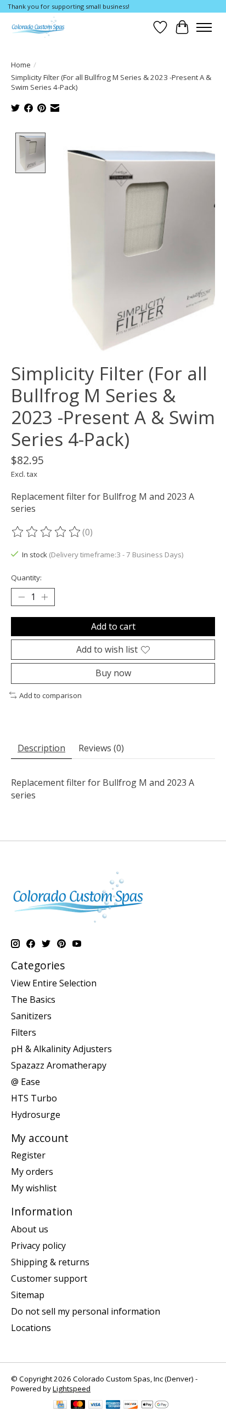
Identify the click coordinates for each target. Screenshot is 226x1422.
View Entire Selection (54, 983)
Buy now (113, 673)
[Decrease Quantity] (21, 597)
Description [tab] (41, 748)
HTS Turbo (34, 1098)
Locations (31, 1328)
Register (28, 1155)
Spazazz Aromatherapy (58, 1065)
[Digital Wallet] (155, 1405)
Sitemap (27, 1295)
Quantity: (26, 577)
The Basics (33, 999)
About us (29, 1229)
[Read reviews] (46, 532)
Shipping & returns (50, 1262)
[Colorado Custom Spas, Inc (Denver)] (38, 27)
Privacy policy (38, 1246)
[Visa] (95, 1405)
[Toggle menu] (204, 27)
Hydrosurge (35, 1115)
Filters (23, 1032)
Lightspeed (72, 1389)
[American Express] (113, 1405)
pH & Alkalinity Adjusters (61, 1049)
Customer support (49, 1278)
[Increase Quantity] (44, 597)
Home (21, 65)
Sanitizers (31, 1016)
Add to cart (113, 626)
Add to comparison (50, 695)
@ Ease (25, 1082)
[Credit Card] (60, 1405)
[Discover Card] (130, 1405)
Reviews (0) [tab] (101, 748)
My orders (32, 1172)
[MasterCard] (78, 1405)
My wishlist (33, 1188)
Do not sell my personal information (85, 1311)
